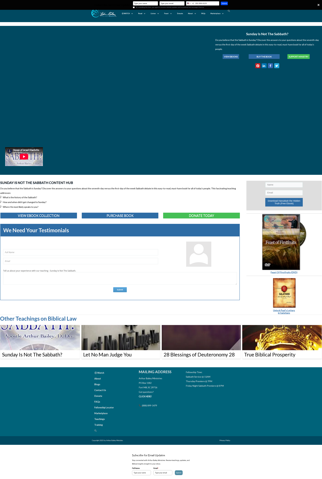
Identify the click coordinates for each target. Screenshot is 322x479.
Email (155, 468)
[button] (127, 13)
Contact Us (100, 390)
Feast (166, 13)
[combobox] (190, 3)
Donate (180, 13)
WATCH (127, 13)
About (190, 13)
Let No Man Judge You (107, 355)
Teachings (99, 419)
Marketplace (215, 13)
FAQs (203, 13)
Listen (153, 13)
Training (98, 424)
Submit (224, 3)
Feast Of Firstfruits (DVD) (284, 272)
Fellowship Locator (104, 407)
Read (140, 13)
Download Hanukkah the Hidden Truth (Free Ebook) (284, 202)
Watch (100, 372)
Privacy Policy (224, 440)
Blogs (97, 384)
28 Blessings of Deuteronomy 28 (199, 355)
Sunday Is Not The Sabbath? (32, 355)
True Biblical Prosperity (269, 355)
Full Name (136, 468)
